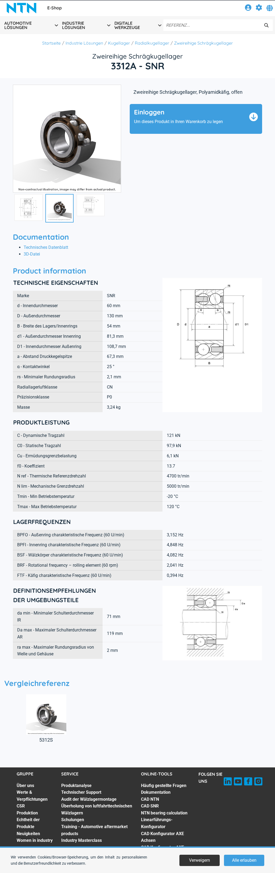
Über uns (25, 785)
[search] (266, 25)
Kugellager (119, 43)
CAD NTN (150, 799)
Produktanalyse (76, 785)
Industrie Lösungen (84, 43)
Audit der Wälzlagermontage (89, 799)
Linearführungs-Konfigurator (156, 823)
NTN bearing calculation (164, 812)
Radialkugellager (152, 43)
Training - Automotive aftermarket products (94, 830)
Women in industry (35, 840)
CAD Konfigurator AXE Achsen (162, 837)
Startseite (51, 43)
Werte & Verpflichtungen (32, 796)
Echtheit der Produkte (28, 823)
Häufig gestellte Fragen (163, 785)
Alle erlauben (244, 860)
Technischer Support (81, 792)
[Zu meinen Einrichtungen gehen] (259, 8)
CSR (21, 806)
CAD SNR (150, 806)
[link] (248, 8)
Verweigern (199, 860)
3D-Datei (32, 254)
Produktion (27, 812)
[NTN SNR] (21, 8)
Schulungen (72, 819)
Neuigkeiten (28, 833)
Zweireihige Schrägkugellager (203, 43)
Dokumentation (156, 792)
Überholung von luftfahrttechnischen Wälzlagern (96, 809)
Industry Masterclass (81, 840)
